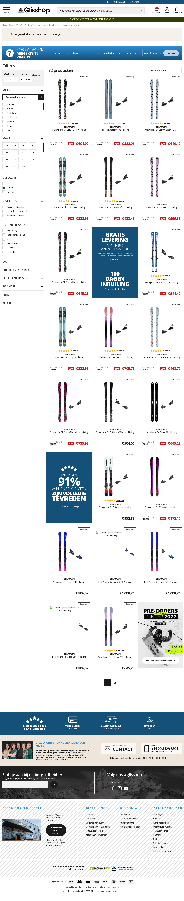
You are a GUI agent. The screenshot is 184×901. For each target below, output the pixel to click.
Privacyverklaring (127, 822)
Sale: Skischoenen (161, 843)
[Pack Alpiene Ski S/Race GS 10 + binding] (154, 252)
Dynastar (11, 126)
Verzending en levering (95, 822)
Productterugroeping (162, 851)
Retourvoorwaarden (94, 830)
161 (14, 166)
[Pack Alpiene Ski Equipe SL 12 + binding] (110, 551)
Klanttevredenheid (161, 822)
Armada (10, 104)
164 (23, 166)
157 (23, 159)
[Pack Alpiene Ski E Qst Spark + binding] (62, 177)
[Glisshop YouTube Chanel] (126, 788)
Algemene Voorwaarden (96, 834)
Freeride (10, 247)
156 (14, 159)
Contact (156, 818)
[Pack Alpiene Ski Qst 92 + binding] (108, 99)
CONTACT (122, 749)
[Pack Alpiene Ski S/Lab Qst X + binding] (154, 477)
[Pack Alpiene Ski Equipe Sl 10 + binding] (62, 551)
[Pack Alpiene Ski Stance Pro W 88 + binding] (108, 327)
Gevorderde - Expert (15, 215)
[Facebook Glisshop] (113, 788)
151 (14, 152)
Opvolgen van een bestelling (98, 826)
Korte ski (10, 239)
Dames (10, 187)
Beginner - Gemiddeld (16, 207)
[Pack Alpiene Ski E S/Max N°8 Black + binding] (108, 402)
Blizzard (10, 121)
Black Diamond (13, 117)
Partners (157, 834)
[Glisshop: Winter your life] (34, 10)
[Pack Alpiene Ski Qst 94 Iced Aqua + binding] (154, 327)
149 (32, 145)
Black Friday (158, 847)
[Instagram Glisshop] (120, 788)
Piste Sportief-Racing (16, 234)
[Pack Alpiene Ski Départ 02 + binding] (154, 402)
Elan (8, 130)
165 (32, 166)
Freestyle (11, 252)
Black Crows (12, 113)
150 (6, 152)
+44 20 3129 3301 (164, 748)
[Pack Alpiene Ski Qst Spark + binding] (62, 327)
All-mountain (12, 243)
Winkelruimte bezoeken (130, 826)
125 (6, 145)
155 (6, 159)
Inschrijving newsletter (162, 826)
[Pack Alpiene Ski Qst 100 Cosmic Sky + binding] (154, 99)
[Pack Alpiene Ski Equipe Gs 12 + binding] (154, 551)
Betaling (89, 814)
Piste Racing (12, 230)
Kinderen (10, 191)
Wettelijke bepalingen (129, 818)
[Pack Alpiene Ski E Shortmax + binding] (108, 477)
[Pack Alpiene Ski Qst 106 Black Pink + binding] (62, 402)
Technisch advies (160, 830)
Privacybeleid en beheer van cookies (102, 887)
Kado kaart (90, 818)
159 (32, 159)
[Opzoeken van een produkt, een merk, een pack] (140, 11)
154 (32, 152)
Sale (155, 838)
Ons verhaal (125, 814)
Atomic (10, 108)
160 (6, 166)
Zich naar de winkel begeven (56, 830)
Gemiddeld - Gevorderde (17, 211)
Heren (9, 183)
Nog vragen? (158, 814)
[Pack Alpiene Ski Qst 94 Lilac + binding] (154, 177)
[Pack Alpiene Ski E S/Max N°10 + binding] (108, 177)
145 (23, 145)
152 (23, 152)
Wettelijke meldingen (75, 887)
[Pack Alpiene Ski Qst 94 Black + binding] (62, 99)
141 (14, 145)
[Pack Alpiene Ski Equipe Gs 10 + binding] (64, 626)
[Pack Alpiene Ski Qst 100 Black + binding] (62, 252)
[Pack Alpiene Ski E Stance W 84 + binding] (108, 626)
